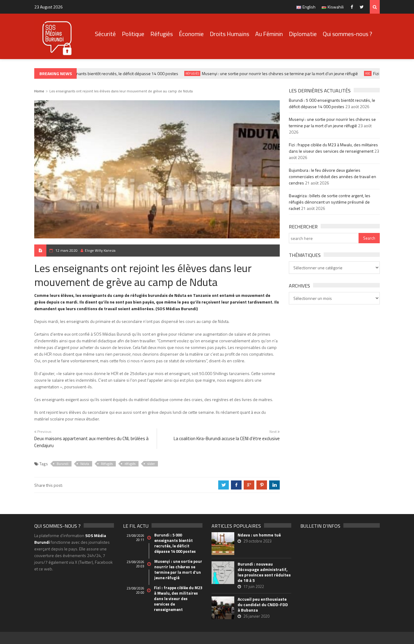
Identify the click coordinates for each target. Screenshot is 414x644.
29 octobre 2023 (257, 541)
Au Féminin (269, 33)
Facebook (353, 7)
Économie (191, 33)
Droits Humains (229, 33)
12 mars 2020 (66, 250)
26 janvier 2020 (256, 616)
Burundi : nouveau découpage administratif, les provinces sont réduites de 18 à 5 (264, 572)
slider (151, 463)
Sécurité (105, 33)
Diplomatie (303, 33)
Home (39, 91)
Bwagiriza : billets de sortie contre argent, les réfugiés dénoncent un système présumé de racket (329, 201)
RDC (362, 73)
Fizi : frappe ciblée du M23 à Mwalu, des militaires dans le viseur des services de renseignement (333, 147)
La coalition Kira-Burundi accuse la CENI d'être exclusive (227, 438)
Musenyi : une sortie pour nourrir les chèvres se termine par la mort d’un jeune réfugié (275, 73)
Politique (133, 33)
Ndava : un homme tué (259, 535)
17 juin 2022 (253, 586)
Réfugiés (161, 33)
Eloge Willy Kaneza (100, 250)
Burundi (62, 463)
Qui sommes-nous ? (347, 33)
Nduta (84, 463)
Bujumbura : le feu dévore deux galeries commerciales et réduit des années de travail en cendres (332, 176)
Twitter (363, 7)
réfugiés (130, 463)
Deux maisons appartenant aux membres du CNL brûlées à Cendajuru (91, 442)
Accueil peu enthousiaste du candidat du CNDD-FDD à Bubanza (263, 604)
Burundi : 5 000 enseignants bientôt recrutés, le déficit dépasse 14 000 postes (101, 73)
